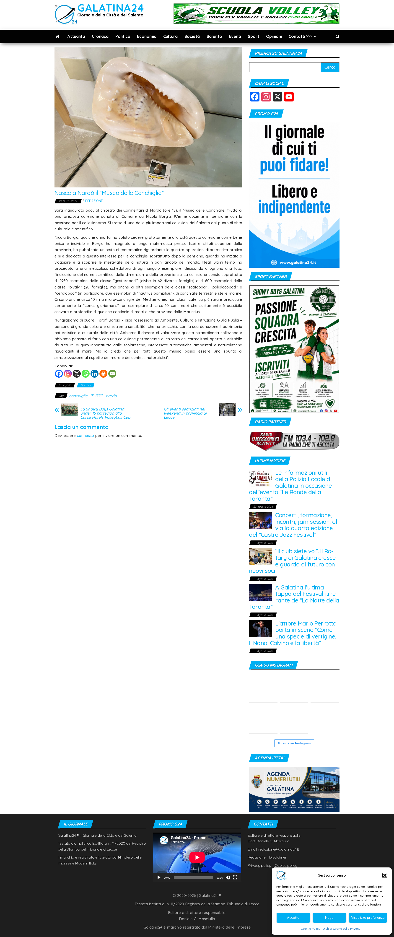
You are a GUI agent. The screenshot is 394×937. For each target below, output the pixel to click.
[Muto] (228, 877)
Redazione (94, 201)
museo (97, 394)
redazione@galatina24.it (278, 849)
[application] (197, 857)
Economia (146, 36)
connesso (85, 435)
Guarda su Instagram (294, 743)
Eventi (235, 36)
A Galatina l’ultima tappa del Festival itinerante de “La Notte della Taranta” (294, 597)
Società (192, 36)
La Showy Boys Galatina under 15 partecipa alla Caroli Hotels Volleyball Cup (105, 413)
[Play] (159, 877)
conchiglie (78, 395)
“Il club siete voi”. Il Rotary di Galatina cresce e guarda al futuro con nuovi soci (292, 560)
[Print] (103, 374)
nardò (111, 395)
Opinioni (274, 36)
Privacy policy (259, 865)
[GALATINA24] (57, 36)
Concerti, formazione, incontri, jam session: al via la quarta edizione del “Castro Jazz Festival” (293, 524)
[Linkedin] (94, 374)
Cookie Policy (310, 928)
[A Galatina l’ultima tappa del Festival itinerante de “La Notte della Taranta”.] (325, 688)
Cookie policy (286, 865)
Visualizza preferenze (368, 917)
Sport (253, 36)
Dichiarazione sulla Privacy (341, 928)
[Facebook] (59, 374)
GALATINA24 (110, 7)
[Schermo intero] (235, 877)
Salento (214, 36)
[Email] (112, 374)
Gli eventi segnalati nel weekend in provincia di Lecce (185, 413)
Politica (122, 36)
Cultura (170, 36)
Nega (329, 917)
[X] (77, 374)
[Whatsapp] (86, 374)
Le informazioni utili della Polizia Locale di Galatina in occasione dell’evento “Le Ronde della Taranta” (290, 485)
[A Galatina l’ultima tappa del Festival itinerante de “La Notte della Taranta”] (260, 592)
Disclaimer (278, 857)
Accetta (293, 917)
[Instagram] (68, 374)
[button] (385, 875)
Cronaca (100, 36)
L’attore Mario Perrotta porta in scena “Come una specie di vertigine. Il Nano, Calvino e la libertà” (293, 633)
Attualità (76, 36)
